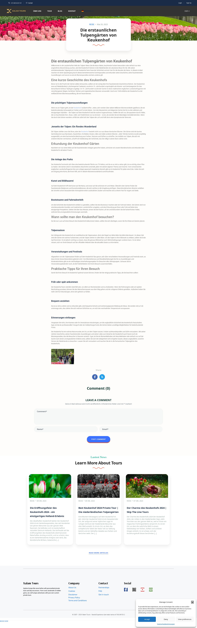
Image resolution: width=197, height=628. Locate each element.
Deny (166, 619)
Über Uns (37, 11)
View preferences (184, 619)
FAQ (100, 591)
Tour (49, 11)
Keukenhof (77, 108)
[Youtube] (142, 589)
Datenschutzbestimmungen (166, 624)
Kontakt (72, 11)
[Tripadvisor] (151, 589)
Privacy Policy (74, 597)
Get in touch (103, 594)
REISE (91, 24)
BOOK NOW (4, 621)
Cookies (71, 591)
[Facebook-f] (126, 589)
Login (180, 3)
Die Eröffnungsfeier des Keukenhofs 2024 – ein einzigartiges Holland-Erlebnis (47, 512)
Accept (147, 619)
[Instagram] (134, 589)
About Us (72, 587)
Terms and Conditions (77, 600)
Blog (60, 11)
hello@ (30, 3)
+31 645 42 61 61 (16, 3)
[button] (192, 602)
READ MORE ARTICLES (98, 553)
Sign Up (188, 3)
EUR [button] (186, 11)
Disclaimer (72, 594)
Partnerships (103, 587)
